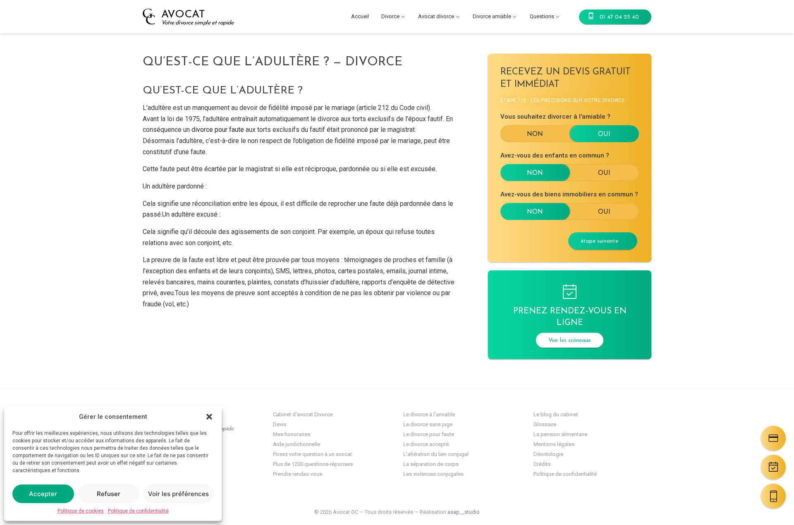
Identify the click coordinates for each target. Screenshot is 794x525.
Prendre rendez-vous (297, 474)
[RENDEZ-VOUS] (773, 467)
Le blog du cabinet (555, 414)
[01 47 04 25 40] (773, 496)
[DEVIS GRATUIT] (773, 438)
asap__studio (463, 512)
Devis (279, 424)
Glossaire (544, 424)
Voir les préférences (178, 494)
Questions (542, 16)
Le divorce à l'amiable (429, 414)
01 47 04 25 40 (619, 17)
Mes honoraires (291, 434)
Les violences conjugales (433, 474)
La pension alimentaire (560, 434)
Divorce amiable (492, 16)
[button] (209, 417)
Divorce (390, 16)
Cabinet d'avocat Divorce (302, 414)
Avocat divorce (436, 16)
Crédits (541, 464)
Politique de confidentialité (138, 511)
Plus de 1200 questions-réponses (313, 464)
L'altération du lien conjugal (436, 454)
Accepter (43, 494)
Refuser (108, 494)
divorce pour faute (217, 130)
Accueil (360, 16)
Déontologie (548, 454)
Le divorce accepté (426, 444)
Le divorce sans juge (427, 424)
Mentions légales (553, 444)
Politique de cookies (80, 511)
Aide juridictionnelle (296, 444)
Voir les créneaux (569, 340)
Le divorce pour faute (428, 434)
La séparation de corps (431, 464)
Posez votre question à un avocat (312, 454)
